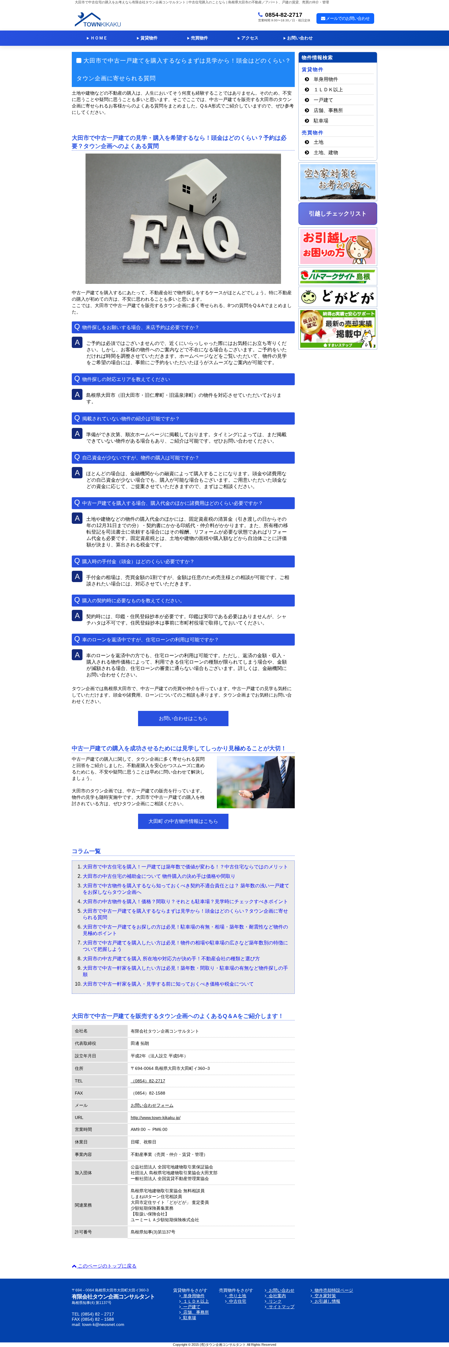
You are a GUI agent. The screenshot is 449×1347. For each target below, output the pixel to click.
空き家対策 (324, 1296)
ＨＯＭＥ (97, 38)
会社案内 (276, 1296)
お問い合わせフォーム (152, 1105)
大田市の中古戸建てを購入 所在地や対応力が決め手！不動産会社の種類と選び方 (171, 958)
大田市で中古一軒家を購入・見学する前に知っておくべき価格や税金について (168, 984)
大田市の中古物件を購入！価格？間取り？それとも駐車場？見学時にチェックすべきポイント (185, 901)
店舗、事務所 (328, 110)
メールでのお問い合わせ (347, 18)
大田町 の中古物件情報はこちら (183, 821)
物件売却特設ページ (332, 1290)
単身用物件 (326, 79)
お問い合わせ (298, 38)
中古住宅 (236, 1301)
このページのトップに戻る (107, 1266)
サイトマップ (280, 1307)
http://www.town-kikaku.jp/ (156, 1117)
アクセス (247, 38)
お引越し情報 (326, 1301)
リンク (274, 1301)
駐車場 (321, 120)
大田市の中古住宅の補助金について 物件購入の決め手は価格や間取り (159, 876)
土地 (318, 142)
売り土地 (236, 1296)
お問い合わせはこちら (183, 718)
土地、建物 (326, 152)
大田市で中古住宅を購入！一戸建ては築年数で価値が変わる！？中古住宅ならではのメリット (185, 866)
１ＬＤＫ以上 (328, 89)
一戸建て (323, 100)
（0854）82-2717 (148, 1080)
